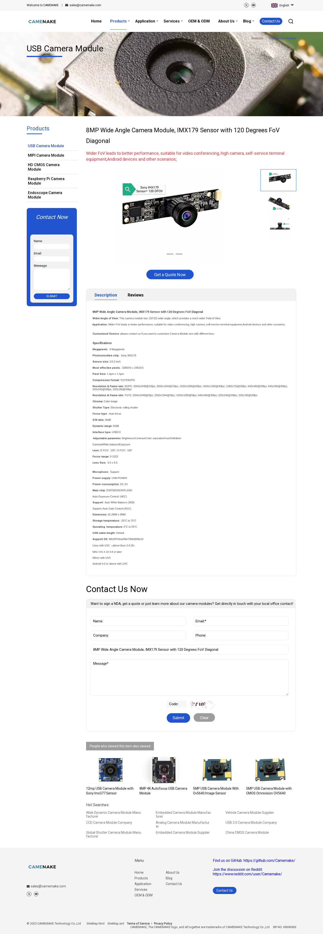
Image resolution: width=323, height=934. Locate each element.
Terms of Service (138, 923)
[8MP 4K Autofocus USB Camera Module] (164, 770)
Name (96, 614)
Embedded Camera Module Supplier (183, 832)
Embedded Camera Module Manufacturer (183, 814)
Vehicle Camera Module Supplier (250, 812)
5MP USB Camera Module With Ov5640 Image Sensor (216, 791)
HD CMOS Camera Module (44, 167)
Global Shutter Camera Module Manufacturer (113, 834)
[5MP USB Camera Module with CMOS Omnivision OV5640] (270, 770)
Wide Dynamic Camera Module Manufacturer (113, 814)
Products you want (108, 642)
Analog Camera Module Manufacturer (183, 824)
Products (141, 878)
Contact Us (271, 21)
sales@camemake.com (85, 5)
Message (101, 661)
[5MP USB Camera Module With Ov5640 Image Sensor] (217, 770)
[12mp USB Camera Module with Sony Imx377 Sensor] (110, 770)
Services (141, 889)
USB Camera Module (46, 146)
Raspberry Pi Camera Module (46, 181)
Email (199, 614)
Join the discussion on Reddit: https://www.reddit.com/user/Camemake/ (247, 871)
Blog (169, 878)
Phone (200, 628)
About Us (172, 872)
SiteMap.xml (115, 923)
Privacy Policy (163, 923)
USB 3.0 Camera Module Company (251, 822)
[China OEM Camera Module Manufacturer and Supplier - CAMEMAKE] (42, 21)
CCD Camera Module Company (109, 822)
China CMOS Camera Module (247, 832)
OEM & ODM (144, 895)
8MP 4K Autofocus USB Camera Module (163, 791)
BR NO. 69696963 (283, 927)
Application (143, 884)
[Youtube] (253, 5)
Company (99, 628)
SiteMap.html (96, 923)
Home (139, 872)
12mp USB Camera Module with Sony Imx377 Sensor (110, 791)
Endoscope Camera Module (45, 194)
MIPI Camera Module (46, 155)
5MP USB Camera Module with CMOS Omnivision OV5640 (269, 791)
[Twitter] (246, 5)
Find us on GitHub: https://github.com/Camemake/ (254, 860)
